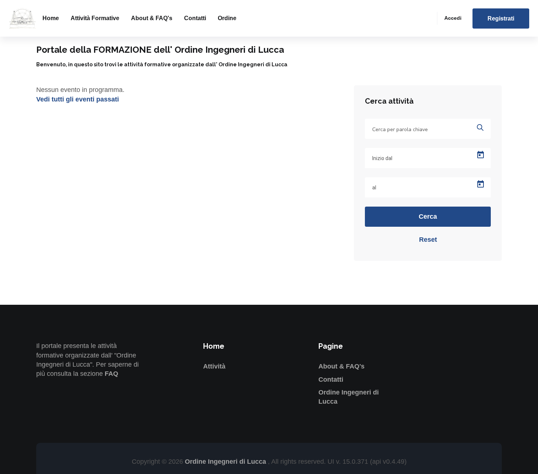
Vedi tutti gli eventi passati (77, 99)
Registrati (500, 18)
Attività (214, 366)
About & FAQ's (151, 18)
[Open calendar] (480, 155)
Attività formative (95, 18)
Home (50, 18)
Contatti (195, 18)
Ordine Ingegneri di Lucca (226, 461)
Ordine (227, 18)
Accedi (453, 18)
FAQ (111, 373)
